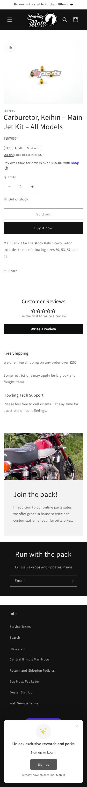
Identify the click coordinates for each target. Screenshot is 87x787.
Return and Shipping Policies (32, 670)
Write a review (43, 329)
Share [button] (12, 271)
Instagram (18, 648)
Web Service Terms (24, 703)
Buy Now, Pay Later (24, 681)
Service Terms (20, 626)
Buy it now (43, 228)
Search (15, 637)
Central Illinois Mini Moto (29, 659)
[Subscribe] (71, 581)
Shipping (9, 154)
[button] (9, 19)
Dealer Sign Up (21, 692)
